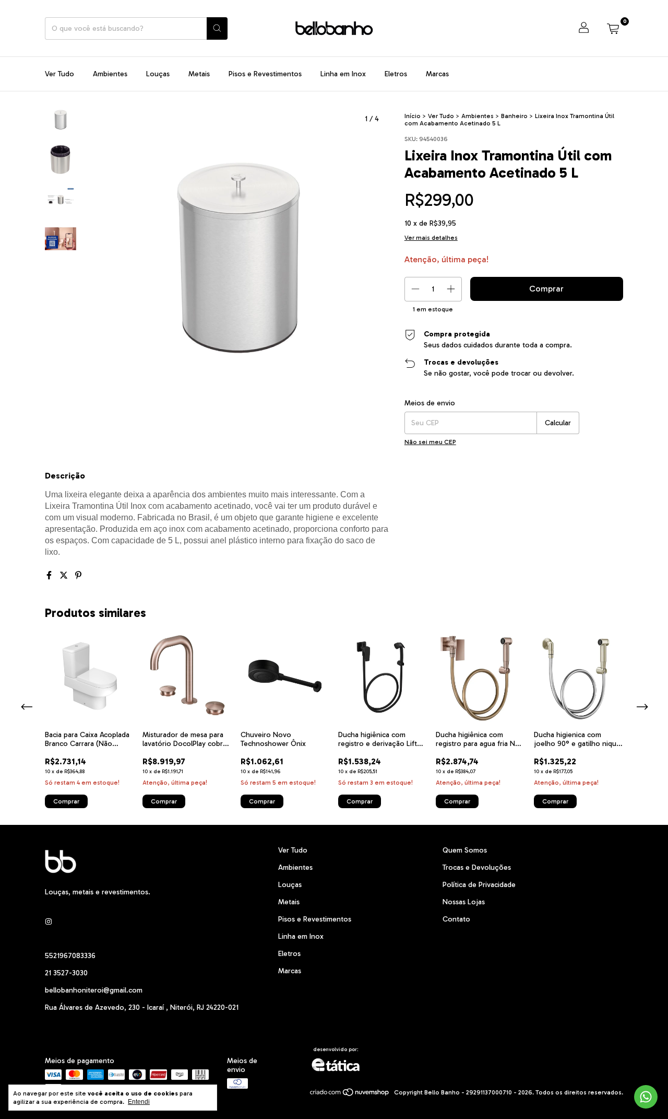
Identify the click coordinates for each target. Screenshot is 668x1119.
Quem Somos (465, 850)
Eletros (396, 73)
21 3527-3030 (66, 973)
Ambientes (110, 73)
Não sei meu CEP (430, 442)
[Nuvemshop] (349, 1095)
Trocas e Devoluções (477, 867)
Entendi (139, 1101)
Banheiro (514, 116)
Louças (158, 73)
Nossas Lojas (464, 901)
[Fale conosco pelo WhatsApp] (646, 1097)
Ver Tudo (59, 73)
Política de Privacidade (479, 884)
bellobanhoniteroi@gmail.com (93, 990)
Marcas (437, 73)
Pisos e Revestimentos (265, 73)
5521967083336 (70, 955)
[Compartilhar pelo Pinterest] (78, 575)
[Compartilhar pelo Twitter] (64, 575)
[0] (612, 28)
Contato (456, 919)
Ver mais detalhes (431, 237)
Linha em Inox (343, 73)
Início (412, 116)
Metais (199, 73)
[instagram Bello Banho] (48, 921)
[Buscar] (217, 28)
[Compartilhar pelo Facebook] (50, 575)
